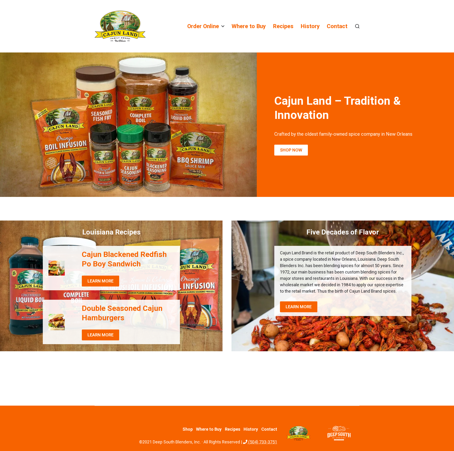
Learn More (100, 280)
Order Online (203, 26)
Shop (188, 429)
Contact (337, 26)
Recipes (283, 26)
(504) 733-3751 (262, 441)
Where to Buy (248, 26)
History (310, 26)
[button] (357, 26)
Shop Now (291, 149)
